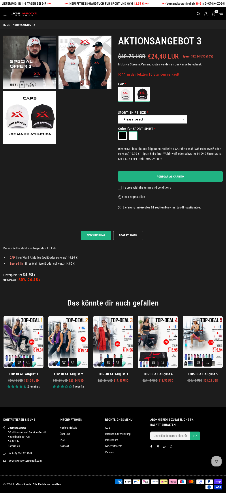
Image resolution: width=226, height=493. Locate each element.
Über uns (65, 434)
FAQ (62, 439)
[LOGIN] (205, 13)
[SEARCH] (198, 13)
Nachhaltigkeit (68, 427)
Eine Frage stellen (133, 197)
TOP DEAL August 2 (68, 374)
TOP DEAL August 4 (158, 374)
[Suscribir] (195, 436)
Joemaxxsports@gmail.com (25, 460)
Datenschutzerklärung (118, 434)
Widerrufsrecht (113, 446)
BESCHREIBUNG (96, 235)
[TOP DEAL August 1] (23, 342)
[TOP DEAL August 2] (68, 342)
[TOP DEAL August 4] (158, 342)
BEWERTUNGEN (128, 235)
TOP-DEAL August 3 (113, 374)
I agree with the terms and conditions (147, 187)
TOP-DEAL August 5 (203, 374)
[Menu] (5, 13)
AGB (107, 427)
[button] (213, 13)
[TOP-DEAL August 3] (113, 342)
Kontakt (64, 446)
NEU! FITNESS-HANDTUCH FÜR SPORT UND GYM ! (101, 3)
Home (6, 24)
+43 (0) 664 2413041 (20, 453)
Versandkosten (150, 64)
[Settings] (220, 13)
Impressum (111, 439)
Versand (110, 452)
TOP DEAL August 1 (23, 374)
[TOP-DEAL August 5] (203, 342)
